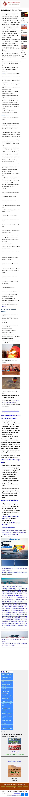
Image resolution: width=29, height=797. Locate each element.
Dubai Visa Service (6, 713)
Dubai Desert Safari (20, 530)
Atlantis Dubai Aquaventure (5, 692)
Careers (4, 723)
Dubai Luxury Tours (7, 681)
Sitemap (20, 786)
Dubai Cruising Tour (7, 674)
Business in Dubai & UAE (7, 717)
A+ (22, 794)
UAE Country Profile (7, 701)
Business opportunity (7, 726)
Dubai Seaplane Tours (7, 696)
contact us (4, 73)
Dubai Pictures (5, 698)
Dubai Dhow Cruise (13, 534)
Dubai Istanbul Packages (14, 761)
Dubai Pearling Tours (7, 689)
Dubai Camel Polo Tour (6, 678)
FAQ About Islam (6, 708)
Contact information (11, 786)
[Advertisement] (12, 658)
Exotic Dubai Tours (6, 720)
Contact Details (10, 530)
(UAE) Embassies (6, 711)
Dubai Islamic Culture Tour (7, 704)
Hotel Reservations (6, 532)
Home (3, 530)
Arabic (3, 786)
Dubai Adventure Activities (6, 685)
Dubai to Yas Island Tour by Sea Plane (14, 754)
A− (26, 794)
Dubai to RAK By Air (14, 752)
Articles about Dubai (7, 728)
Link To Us (17, 788)
